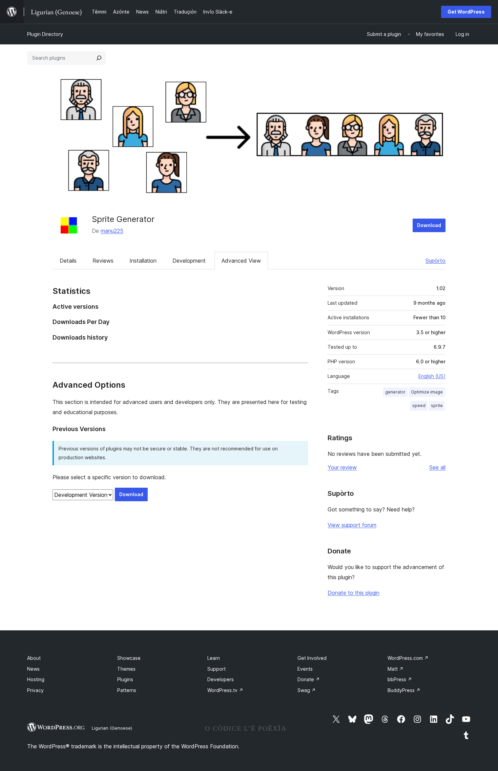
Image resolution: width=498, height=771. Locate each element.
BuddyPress (404, 690)
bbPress (400, 679)
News (33, 669)
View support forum (352, 525)
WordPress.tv (225, 690)
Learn (213, 658)
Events (305, 669)
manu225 (112, 230)
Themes (126, 669)
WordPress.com (408, 658)
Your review (342, 467)
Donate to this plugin (353, 592)
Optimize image (427, 391)
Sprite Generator (123, 219)
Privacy (35, 690)
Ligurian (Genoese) (112, 728)
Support (216, 669)
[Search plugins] (99, 58)
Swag (306, 690)
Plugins (125, 679)
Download (429, 225)
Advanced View (241, 260)
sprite (437, 405)
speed (419, 405)
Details (68, 260)
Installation (143, 260)
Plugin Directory (45, 34)
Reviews (102, 260)
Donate (308, 679)
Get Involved (312, 658)
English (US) (431, 376)
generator (395, 391)
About (34, 658)
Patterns (126, 690)
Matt (395, 669)
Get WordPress (466, 12)
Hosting (35, 679)
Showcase (129, 658)
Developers (220, 679)
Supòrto (435, 260)
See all (437, 467)
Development (189, 260)
